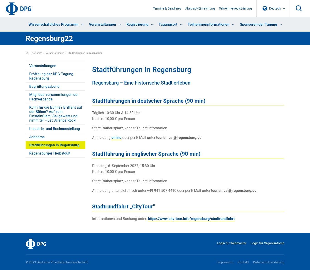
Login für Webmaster (231, 243)
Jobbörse (37, 137)
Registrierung (137, 24)
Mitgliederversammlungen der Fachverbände (54, 96)
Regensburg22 (49, 38)
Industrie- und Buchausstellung (54, 129)
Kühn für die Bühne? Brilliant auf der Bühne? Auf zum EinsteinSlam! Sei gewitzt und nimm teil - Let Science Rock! (55, 114)
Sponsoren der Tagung (258, 24)
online (116, 137)
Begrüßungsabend (44, 86)
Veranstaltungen (102, 24)
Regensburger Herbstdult (49, 153)
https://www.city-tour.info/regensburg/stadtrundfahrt (191, 219)
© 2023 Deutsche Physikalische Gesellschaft (57, 262)
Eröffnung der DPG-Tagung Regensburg (51, 76)
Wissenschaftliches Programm (54, 24)
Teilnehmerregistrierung (235, 8)
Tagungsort (168, 24)
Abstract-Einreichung (200, 8)
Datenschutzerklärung (268, 262)
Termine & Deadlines (167, 8)
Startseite (36, 53)
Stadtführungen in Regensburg (54, 145)
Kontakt (243, 262)
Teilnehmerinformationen (208, 24)
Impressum (225, 262)
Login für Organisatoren (267, 243)
